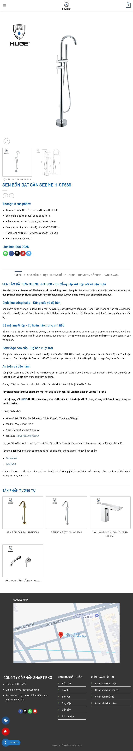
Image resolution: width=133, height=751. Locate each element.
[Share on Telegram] (28, 253)
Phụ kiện (67, 703)
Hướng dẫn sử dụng (62, 275)
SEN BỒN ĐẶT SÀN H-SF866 (66, 532)
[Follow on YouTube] (35, 711)
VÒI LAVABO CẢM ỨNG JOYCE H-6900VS (110, 534)
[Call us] (30, 711)
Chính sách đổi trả (104, 696)
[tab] (18, 275)
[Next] (124, 81)
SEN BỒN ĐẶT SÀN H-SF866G (22, 532)
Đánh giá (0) (110, 275)
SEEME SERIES (24, 179)
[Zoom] (7, 141)
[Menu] (4, 5)
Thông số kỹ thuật (36, 275)
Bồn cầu (66, 683)
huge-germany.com (28, 435)
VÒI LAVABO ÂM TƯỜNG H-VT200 (23, 580)
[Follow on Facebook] (20, 711)
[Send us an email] (25, 711)
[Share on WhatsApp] (5, 253)
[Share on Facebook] (11, 253)
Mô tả (18, 275)
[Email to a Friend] (17, 253)
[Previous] (9, 81)
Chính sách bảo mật (105, 683)
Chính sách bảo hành (106, 703)
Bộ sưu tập (68, 716)
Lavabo (66, 689)
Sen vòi (66, 696)
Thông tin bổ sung (89, 275)
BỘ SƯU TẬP (8, 179)
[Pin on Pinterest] (23, 253)
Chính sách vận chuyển (107, 689)
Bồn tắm (66, 709)
